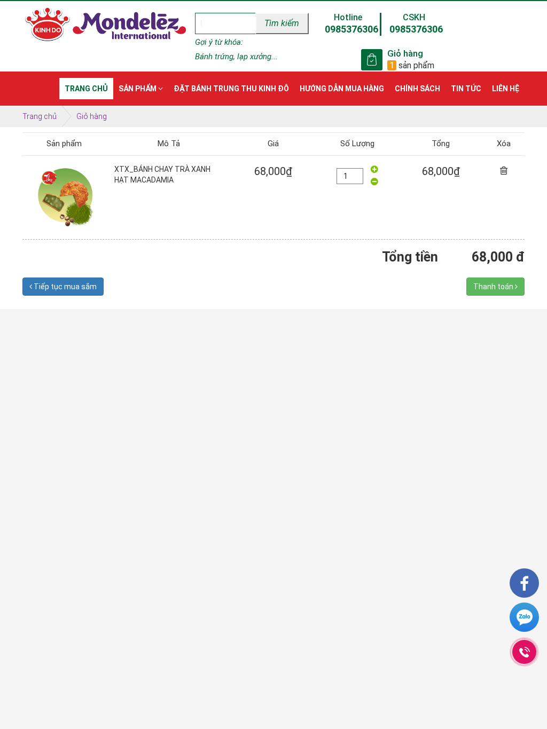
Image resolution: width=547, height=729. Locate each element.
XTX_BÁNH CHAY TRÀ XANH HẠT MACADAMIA (162, 174)
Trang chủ (39, 116)
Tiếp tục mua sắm (64, 286)
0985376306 (351, 29)
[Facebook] (524, 583)
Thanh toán (494, 286)
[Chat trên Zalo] (524, 619)
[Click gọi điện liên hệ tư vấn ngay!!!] (524, 652)
